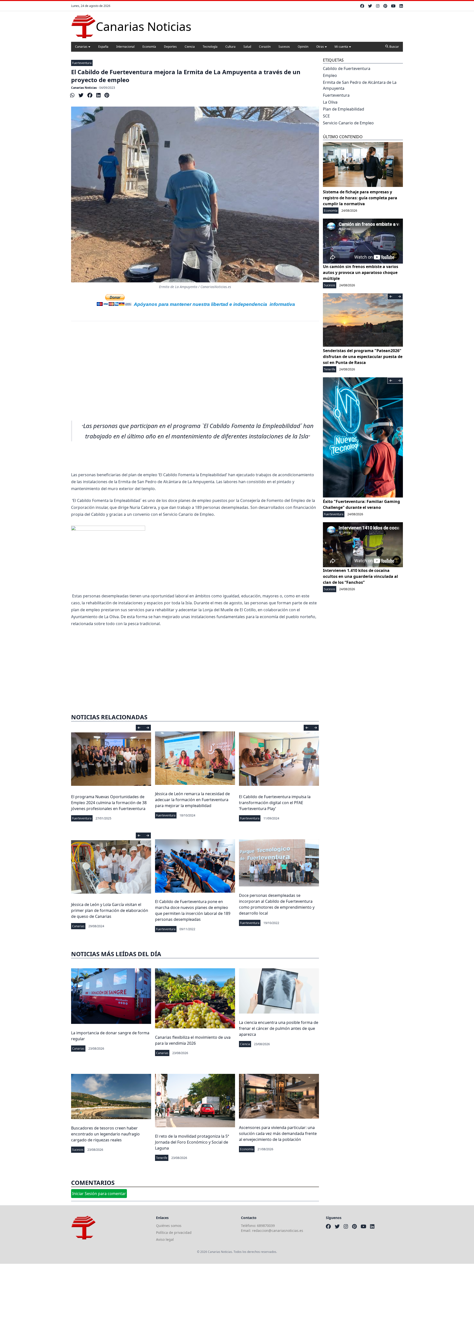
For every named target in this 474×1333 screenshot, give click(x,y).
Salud (247, 47)
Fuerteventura (82, 63)
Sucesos (284, 47)
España (103, 47)
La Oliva (330, 102)
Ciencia (190, 47)
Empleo (330, 75)
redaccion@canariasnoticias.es (277, 1230)
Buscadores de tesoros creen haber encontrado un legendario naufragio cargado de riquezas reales (105, 1134)
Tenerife (161, 1158)
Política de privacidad (174, 1232)
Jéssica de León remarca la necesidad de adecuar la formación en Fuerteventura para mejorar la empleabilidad (192, 799)
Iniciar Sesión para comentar (99, 1193)
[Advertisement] (195, 367)
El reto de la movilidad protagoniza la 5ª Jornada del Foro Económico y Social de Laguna (192, 1142)
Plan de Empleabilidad (343, 109)
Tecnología (210, 47)
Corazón (265, 47)
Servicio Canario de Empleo (348, 123)
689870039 (266, 1225)
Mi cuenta (341, 47)
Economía (149, 47)
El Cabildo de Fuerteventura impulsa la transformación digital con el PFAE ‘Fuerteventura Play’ (275, 802)
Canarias (81, 47)
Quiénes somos (168, 1225)
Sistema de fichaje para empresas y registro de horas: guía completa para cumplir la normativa (360, 197)
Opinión (303, 47)
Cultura (230, 47)
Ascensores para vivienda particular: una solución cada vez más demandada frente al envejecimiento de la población (278, 1133)
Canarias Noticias (84, 88)
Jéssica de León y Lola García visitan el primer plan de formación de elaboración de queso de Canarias (109, 910)
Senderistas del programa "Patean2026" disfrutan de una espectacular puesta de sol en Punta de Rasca (362, 356)
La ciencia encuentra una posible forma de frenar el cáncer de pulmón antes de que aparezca (278, 1028)
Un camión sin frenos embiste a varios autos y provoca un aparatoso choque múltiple (360, 272)
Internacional (125, 47)
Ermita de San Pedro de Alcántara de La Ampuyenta (359, 85)
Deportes (170, 47)
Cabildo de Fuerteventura (346, 68)
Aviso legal (165, 1239)
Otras (320, 47)
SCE (326, 116)
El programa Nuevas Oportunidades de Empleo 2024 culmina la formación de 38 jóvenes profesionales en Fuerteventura (109, 802)
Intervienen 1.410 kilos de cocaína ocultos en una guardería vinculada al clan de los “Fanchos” (360, 576)
